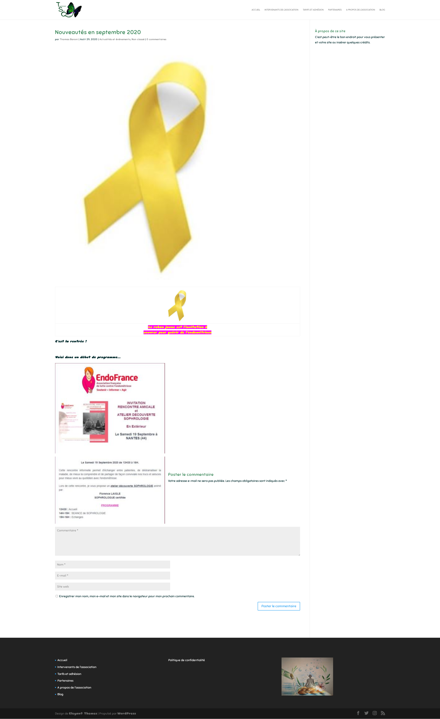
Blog (382, 10)
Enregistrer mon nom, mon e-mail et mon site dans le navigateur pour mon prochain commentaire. (127, 596)
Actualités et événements (115, 39)
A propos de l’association (360, 10)
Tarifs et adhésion (313, 10)
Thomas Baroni (69, 39)
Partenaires (335, 10)
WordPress (126, 713)
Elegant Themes (83, 713)
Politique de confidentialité (186, 660)
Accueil (256, 10)
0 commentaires (156, 39)
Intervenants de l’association (281, 10)
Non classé (138, 39)
